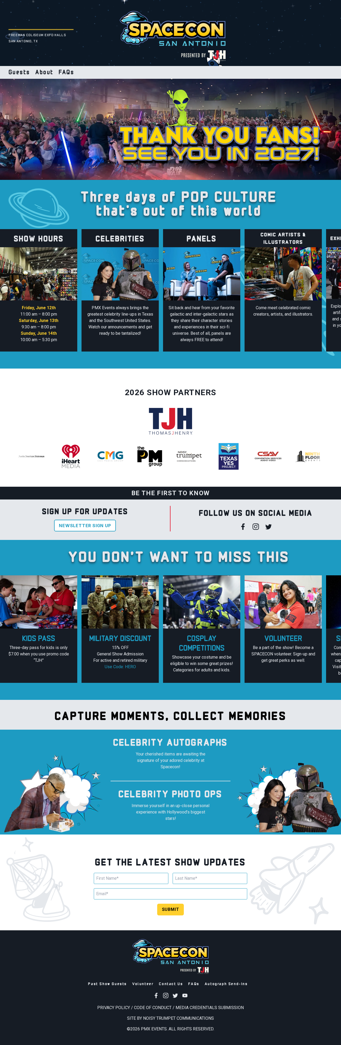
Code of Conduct (153, 1007)
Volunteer (142, 983)
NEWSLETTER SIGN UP (85, 525)
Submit (170, 909)
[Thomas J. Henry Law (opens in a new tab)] (202, 55)
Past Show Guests (107, 983)
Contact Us (171, 983)
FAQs (66, 71)
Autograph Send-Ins (226, 983)
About (44, 71)
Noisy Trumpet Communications (178, 1018)
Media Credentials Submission (210, 1007)
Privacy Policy (113, 1007)
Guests (19, 71)
